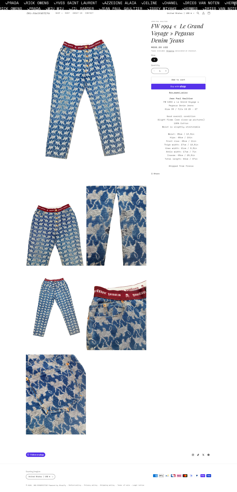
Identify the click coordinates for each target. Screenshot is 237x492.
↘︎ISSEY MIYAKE (219, 3)
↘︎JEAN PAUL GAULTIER (64, 8)
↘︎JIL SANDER (25, 8)
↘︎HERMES (191, 3)
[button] (59, 13)
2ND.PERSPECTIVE (41, 485)
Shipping (170, 51)
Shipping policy (107, 485)
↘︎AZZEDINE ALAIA (77, 3)
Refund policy (75, 485)
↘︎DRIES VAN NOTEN (159, 3)
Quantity (155, 65)
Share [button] (157, 173)
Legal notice (138, 485)
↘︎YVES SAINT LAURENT (34, 3)
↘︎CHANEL (128, 3)
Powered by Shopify (57, 485)
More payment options (178, 92)
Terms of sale (124, 485)
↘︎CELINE (108, 3)
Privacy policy (90, 485)
